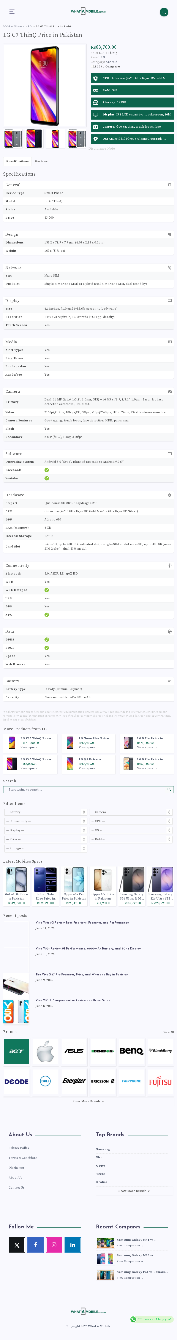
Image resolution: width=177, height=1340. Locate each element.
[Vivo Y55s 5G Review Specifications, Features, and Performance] (16, 934)
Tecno (101, 1174)
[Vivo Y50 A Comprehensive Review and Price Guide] (16, 1012)
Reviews (41, 161)
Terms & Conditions (23, 1158)
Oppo (100, 1166)
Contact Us (17, 1188)
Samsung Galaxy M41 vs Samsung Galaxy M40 (135, 1240)
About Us (15, 1178)
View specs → (31, 747)
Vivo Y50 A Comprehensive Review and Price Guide (73, 1000)
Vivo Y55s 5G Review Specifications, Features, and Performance (82, 922)
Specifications (17, 161)
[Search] (164, 12)
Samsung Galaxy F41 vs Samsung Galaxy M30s (142, 1272)
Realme (101, 1182)
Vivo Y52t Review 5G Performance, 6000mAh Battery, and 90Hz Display (88, 948)
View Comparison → (130, 1245)
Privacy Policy (19, 1148)
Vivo (99, 1157)
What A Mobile (99, 1326)
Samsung (103, 1149)
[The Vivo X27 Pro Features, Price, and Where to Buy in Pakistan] (16, 986)
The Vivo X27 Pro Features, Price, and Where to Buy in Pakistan (82, 974)
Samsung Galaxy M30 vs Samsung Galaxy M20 (135, 1256)
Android (111, 62)
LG (44, 729)
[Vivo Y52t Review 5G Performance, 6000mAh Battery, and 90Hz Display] (16, 960)
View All (168, 1032)
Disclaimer (16, 1168)
